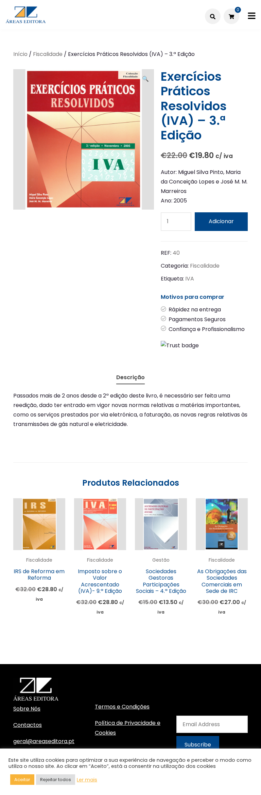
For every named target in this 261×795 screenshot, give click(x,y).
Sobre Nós (26, 709)
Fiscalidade (48, 54)
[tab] (130, 376)
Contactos (27, 725)
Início (20, 54)
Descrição (130, 377)
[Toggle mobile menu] (251, 16)
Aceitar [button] (22, 779)
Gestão (161, 560)
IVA (189, 279)
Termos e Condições (122, 707)
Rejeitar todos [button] (55, 779)
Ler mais (87, 780)
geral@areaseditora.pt (43, 741)
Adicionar (221, 221)
